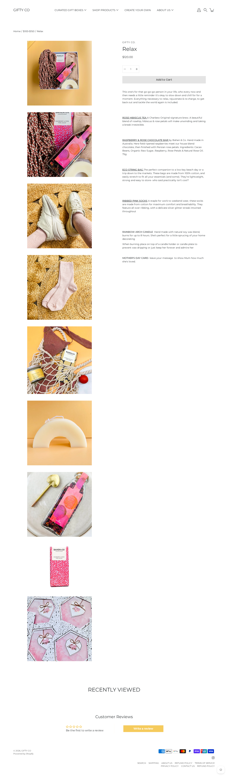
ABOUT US (163, 10)
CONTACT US (188, 766)
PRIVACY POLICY (170, 766)
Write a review (143, 728)
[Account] (199, 10)
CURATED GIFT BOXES (69, 10)
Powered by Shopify (23, 753)
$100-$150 (28, 31)
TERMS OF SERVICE (205, 763)
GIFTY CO (21, 10)
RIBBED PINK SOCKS (134, 200)
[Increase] (136, 69)
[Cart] (212, 10)
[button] (205, 10)
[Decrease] (124, 69)
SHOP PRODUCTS (103, 10)
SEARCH (141, 763)
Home (17, 31)
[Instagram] (213, 757)
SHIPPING (154, 763)
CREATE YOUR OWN (138, 10)
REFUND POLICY (183, 763)
